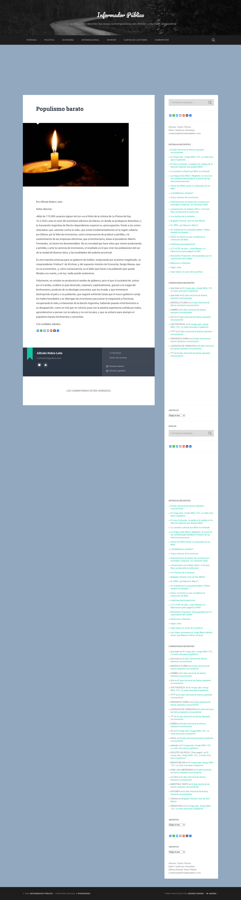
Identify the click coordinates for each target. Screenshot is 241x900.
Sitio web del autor (45, 364)
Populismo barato (60, 108)
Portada (32, 40)
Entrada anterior (116, 366)
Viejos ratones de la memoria (184, 197)
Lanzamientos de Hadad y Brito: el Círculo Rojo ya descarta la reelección (190, 210)
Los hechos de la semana (182, 216)
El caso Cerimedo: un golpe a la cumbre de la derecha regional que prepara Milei (192, 165)
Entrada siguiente (117, 370)
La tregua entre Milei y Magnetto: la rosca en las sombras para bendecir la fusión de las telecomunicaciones (191, 179)
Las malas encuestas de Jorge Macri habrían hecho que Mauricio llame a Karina (191, 634)
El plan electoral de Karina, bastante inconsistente (189, 296)
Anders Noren (196, 893)
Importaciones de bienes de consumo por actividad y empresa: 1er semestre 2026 (190, 203)
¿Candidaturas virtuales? (182, 193)
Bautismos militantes (181, 263)
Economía (68, 40)
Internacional (90, 40)
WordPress (84, 893)
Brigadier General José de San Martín (188, 221)
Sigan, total (176, 267)
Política (49, 40)
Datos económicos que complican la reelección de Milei (188, 238)
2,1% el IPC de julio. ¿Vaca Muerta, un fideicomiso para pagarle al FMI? (188, 250)
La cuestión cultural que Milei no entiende (190, 171)
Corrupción (162, 40)
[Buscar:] (191, 102)
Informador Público (120, 15)
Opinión (111, 40)
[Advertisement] (120, 65)
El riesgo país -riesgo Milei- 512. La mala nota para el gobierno (192, 289)
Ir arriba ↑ (212, 893)
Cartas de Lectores (135, 40)
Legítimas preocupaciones (183, 244)
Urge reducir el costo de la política (187, 272)
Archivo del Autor (39, 364)
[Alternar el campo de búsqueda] (213, 40)
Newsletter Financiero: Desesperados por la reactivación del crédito (191, 257)
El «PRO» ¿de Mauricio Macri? (184, 225)
